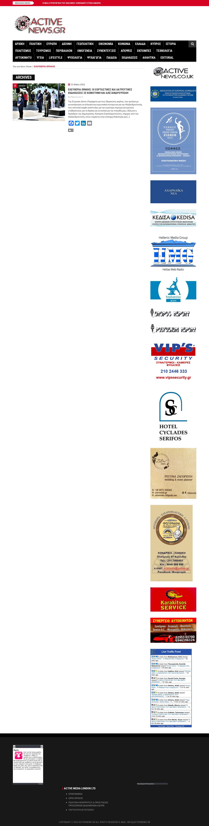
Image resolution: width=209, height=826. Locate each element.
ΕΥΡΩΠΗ (52, 44)
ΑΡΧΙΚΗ (19, 44)
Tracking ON (179, 726)
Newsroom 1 (77, 97)
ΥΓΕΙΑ (40, 57)
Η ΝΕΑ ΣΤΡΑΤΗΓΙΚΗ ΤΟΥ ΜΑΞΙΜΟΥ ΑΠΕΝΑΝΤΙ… (169, 706)
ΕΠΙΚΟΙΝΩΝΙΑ (75, 794)
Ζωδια (40, 784)
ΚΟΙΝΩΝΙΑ (124, 44)
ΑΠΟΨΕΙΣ (126, 51)
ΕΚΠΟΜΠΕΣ (144, 51)
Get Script (161, 726)
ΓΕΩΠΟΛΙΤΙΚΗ (85, 44)
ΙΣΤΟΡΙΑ (171, 44)
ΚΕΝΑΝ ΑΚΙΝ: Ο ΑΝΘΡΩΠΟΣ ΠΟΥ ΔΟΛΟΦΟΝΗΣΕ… (171, 672)
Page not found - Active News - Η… (170, 701)
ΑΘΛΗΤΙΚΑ (149, 57)
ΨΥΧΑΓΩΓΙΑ (94, 57)
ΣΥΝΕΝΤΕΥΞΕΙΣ (106, 51)
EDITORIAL (167, 57)
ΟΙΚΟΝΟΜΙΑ (106, 44)
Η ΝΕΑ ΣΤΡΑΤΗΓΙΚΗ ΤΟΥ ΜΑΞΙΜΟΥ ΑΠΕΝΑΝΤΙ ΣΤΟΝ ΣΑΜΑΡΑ (72, 3)
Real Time (170, 726)
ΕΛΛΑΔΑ (140, 44)
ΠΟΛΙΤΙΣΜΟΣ (23, 51)
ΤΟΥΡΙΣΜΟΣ (43, 51)
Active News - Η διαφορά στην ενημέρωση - (168, 659)
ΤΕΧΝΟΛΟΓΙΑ (164, 51)
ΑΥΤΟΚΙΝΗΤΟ (23, 57)
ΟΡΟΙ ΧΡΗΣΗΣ (76, 798)
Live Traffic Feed (171, 651)
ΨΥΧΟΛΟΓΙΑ (74, 57)
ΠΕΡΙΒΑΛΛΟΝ (64, 51)
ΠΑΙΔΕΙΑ (111, 57)
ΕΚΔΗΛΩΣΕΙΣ (130, 57)
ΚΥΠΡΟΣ (156, 44)
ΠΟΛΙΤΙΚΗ (35, 44)
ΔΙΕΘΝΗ (67, 44)
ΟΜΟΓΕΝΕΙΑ (84, 51)
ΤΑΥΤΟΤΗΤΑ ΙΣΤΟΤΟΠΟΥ (81, 809)
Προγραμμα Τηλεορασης (145, 784)
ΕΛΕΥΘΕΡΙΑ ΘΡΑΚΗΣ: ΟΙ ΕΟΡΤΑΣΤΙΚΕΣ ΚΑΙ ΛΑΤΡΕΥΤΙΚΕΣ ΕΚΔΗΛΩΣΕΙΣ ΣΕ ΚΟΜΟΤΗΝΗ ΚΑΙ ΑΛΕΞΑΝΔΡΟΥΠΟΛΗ (100, 91)
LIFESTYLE (55, 57)
